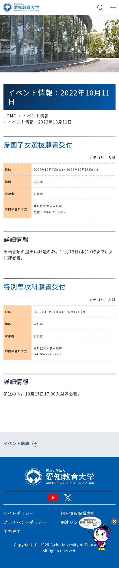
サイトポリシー (18, 513)
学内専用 (12, 531)
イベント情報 (36, 116)
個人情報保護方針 (78, 513)
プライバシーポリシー (25, 522)
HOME (9, 116)
